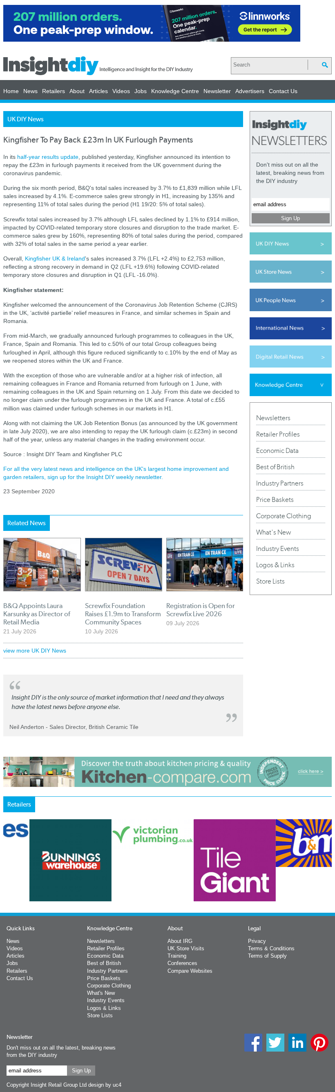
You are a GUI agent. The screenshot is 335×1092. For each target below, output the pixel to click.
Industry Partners (280, 483)
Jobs (140, 91)
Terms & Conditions (271, 948)
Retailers (53, 91)
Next (235, 887)
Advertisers (249, 91)
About (77, 91)
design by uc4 (104, 1085)
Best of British (275, 467)
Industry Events (277, 548)
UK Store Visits (186, 948)
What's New (273, 532)
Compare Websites (190, 971)
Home (11, 91)
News (30, 91)
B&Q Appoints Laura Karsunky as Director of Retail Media (36, 614)
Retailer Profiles (278, 434)
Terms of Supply (267, 956)
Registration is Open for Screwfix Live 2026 (200, 610)
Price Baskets (275, 499)
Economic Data (277, 450)
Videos (121, 91)
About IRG (180, 941)
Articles (98, 91)
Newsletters (273, 418)
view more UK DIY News (34, 650)
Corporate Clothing (283, 516)
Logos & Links (275, 565)
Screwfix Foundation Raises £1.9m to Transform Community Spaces (123, 614)
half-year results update (47, 157)
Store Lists (270, 581)
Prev (7, 887)
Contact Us (283, 91)
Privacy (257, 941)
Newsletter (217, 91)
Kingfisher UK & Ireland (55, 258)
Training (177, 956)
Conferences (182, 963)
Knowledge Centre (175, 91)
